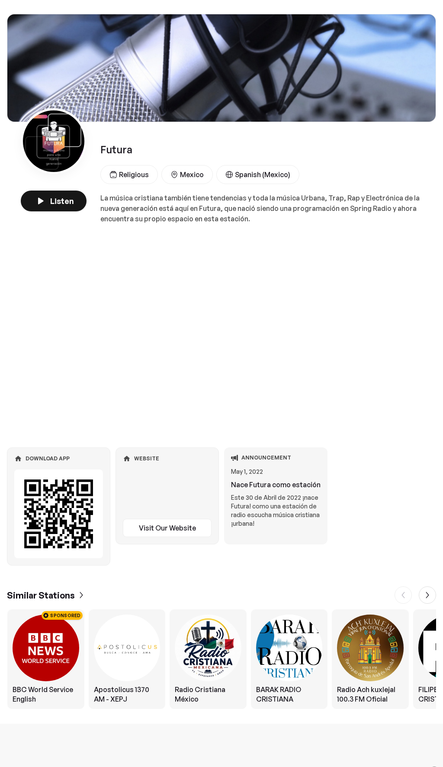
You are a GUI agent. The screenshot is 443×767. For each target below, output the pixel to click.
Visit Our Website (167, 528)
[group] (221, 659)
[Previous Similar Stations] (403, 595)
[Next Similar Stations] (427, 595)
